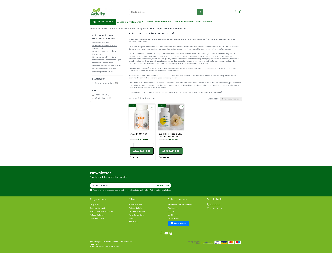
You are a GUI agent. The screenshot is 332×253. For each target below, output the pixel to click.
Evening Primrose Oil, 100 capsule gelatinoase (170, 135)
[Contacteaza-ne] (236, 12)
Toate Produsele (105, 21)
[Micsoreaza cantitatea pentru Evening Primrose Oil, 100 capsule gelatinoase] (161, 145)
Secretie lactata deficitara (104, 68)
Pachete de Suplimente (159, 21)
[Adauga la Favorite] (152, 107)
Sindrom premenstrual (102, 71)
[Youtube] (166, 233)
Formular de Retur (136, 215)
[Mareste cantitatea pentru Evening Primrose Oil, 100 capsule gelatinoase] (181, 145)
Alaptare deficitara (100, 42)
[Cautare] (200, 12)
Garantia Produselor (137, 211)
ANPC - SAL (133, 222)
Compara (136, 157)
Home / (94, 28)
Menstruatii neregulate (102, 62)
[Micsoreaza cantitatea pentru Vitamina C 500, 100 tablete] (132, 145)
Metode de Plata (136, 204)
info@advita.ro (216, 208)
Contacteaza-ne (97, 218)
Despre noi (94, 204)
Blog (198, 21)
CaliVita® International (105, 83)
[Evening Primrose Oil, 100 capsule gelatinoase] (171, 117)
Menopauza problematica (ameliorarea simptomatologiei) (107, 58)
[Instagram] (171, 233)
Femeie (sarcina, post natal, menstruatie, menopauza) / (124, 28)
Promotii (207, 21)
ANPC (131, 218)
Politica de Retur (136, 208)
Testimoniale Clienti (183, 21)
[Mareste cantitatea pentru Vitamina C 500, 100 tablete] (152, 145)
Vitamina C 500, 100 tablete (138, 135)
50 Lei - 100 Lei (101, 94)
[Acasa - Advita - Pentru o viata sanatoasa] (103, 12)
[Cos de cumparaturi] (240, 12)
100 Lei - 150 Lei (101, 98)
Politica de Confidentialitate (160, 190)
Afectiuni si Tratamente (129, 21)
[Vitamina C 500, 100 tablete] (141, 117)
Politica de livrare (97, 215)
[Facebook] (161, 233)
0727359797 (215, 205)
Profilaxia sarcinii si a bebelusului (106, 65)
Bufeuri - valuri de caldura (104, 51)
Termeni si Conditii (98, 208)
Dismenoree (97, 54)
